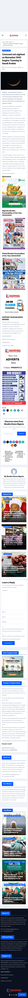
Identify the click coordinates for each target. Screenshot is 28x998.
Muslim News (17, 815)
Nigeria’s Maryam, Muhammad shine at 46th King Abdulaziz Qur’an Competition (13, 877)
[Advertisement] (14, 17)
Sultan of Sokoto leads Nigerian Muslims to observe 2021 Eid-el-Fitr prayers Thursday (14, 514)
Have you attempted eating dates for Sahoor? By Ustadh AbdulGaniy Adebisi (13, 568)
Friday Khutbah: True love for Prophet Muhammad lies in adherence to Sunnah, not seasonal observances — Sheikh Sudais (13, 833)
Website (4, 622)
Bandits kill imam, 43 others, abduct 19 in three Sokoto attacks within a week (13, 854)
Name (4, 612)
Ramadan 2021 (6, 50)
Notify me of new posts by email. (11, 639)
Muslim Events (8, 815)
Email (4, 617)
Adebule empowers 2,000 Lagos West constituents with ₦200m (13, 899)
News (14, 838)
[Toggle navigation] (2, 35)
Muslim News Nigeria (11, 67)
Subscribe (21, 433)
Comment (5, 590)
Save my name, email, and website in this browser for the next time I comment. (13, 630)
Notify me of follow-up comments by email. (13, 636)
